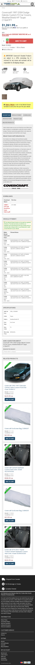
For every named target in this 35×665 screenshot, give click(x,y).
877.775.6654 (16, 1)
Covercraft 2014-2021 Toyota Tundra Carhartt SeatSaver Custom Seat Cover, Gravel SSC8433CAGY (16, 551)
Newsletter (3, 658)
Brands (3, 641)
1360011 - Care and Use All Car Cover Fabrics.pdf (7, 208)
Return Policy (4, 620)
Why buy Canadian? (6, 623)
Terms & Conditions (6, 626)
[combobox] (17, 351)
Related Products (8, 122)
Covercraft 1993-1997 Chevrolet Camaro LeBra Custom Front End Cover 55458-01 (15, 387)
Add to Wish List (7, 49)
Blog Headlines (4, 646)
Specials (3, 645)
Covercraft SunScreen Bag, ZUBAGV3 (17, 511)
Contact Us (24, 1)
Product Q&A (18, 118)
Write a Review (21, 47)
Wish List (3, 656)
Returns (3, 635)
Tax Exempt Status (5, 621)
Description (6, 115)
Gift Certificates (5, 643)
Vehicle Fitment (16, 115)
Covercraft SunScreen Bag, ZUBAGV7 (17, 428)
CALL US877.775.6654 (26, 72)
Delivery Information (6, 625)
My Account (4, 653)
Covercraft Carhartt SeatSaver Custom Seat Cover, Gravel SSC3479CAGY (14, 469)
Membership (4, 660)
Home (3, 7)
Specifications (7, 118)
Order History (4, 654)
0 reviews (12, 47)
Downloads (27, 115)
